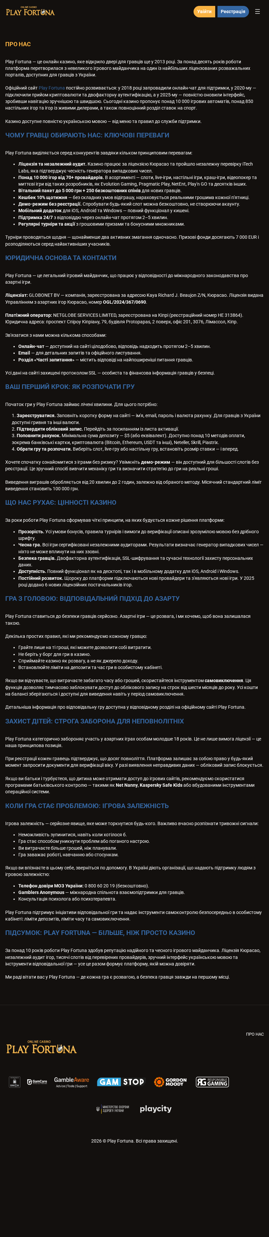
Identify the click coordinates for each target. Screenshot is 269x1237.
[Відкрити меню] (257, 11)
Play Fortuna (52, 88)
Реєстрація (233, 11)
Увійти (204, 11)
